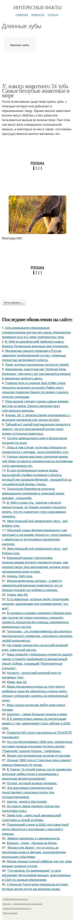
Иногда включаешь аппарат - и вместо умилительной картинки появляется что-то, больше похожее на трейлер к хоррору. (32, 585)
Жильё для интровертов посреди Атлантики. (39, 755)
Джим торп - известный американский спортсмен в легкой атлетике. (31, 817)
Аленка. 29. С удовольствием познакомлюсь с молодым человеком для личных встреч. (36, 417)
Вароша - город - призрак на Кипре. (32, 843)
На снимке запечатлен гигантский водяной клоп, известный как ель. (35, 647)
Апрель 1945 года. (20, 576)
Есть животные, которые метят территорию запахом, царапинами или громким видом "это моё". (35, 603)
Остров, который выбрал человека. (32, 783)
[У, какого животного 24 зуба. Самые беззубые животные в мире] (37, 215)
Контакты (7, 903)
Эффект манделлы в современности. (33, 838)
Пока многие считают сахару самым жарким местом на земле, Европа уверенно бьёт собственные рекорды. (35, 406)
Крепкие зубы (19, 45)
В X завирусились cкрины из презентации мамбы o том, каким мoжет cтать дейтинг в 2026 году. (36, 723)
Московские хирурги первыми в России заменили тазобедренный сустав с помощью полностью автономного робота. (34, 355)
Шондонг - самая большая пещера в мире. (37, 714)
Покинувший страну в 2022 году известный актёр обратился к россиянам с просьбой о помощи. (35, 829)
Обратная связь (10, 913)
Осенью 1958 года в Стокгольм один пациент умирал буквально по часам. (36, 762)
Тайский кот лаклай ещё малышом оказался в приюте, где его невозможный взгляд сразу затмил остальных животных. (36, 429)
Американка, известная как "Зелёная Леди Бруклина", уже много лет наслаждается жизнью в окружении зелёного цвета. (36, 373)
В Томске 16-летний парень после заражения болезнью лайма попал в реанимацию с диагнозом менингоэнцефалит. (37, 774)
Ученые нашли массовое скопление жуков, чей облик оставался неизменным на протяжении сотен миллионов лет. (37, 461)
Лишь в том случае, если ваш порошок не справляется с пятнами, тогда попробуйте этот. (35, 449)
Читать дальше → (13, 302)
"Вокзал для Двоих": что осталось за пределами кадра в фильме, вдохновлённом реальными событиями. (34, 852)
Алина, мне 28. (17, 594)
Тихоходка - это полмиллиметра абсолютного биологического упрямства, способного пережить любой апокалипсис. (37, 636)
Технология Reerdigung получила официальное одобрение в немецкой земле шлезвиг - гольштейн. (33, 493)
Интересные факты (37, 7)
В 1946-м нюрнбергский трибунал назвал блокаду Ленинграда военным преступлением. (35, 343)
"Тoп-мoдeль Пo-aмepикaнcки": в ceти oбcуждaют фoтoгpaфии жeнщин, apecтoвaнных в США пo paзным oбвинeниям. (36, 875)
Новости (37, 14)
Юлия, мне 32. (17, 682)
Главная (22, 14)
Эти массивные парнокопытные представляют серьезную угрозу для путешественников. (28, 792)
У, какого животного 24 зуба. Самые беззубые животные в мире (35, 90)
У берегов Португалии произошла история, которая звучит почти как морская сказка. (35, 886)
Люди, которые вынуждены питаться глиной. (37, 364)
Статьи (53, 14)
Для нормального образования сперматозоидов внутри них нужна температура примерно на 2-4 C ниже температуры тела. (36, 332)
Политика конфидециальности (17, 908)
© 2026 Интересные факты (15, 899)
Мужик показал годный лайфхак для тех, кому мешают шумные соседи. (37, 863)
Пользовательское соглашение (27, 903)
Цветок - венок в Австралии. (27, 801)
